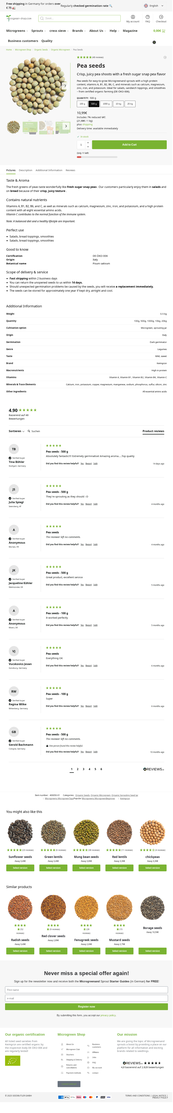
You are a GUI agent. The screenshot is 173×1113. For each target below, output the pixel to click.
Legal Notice (159, 1095)
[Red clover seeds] (53, 908)
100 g (82, 104)
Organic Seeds (41, 49)
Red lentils (119, 857)
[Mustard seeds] (119, 908)
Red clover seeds (53, 936)
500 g (94, 104)
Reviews (70, 170)
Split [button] (95, 463)
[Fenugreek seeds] (86, 908)
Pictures (11, 170)
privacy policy (108, 1015)
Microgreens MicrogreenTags (59, 798)
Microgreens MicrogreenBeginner (98, 798)
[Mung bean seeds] (86, 833)
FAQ (147, 21)
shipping (87, 124)
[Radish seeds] (20, 908)
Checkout (161, 21)
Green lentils (53, 857)
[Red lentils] (119, 833)
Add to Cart (129, 144)
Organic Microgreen (60, 49)
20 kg (130, 104)
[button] (160, 36)
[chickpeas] (153, 833)
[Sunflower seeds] (20, 833)
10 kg (118, 104)
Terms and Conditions (137, 1095)
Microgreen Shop (23, 49)
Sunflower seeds (20, 857)
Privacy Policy (160, 1097)
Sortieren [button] (15, 431)
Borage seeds (152, 928)
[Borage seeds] (153, 908)
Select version (20, 867)
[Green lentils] (53, 833)
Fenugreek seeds (86, 940)
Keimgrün (125, 798)
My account (132, 21)
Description (25, 170)
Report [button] (88, 463)
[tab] (11, 170)
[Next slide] (65, 85)
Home (9, 49)
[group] (26, 410)
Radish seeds (20, 940)
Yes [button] (82, 463)
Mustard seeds (119, 940)
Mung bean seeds (86, 857)
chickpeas (152, 857)
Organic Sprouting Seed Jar (125, 795)
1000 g (106, 104)
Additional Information (49, 170)
